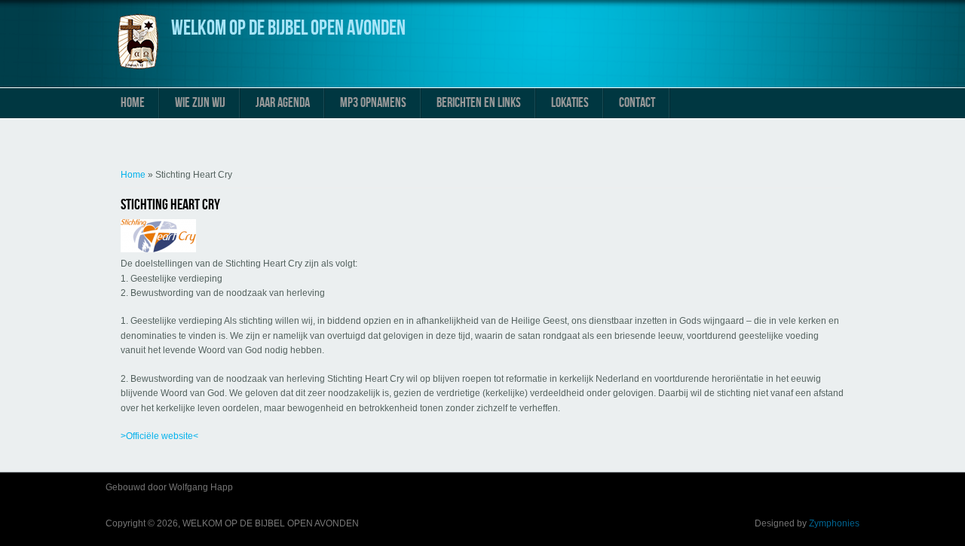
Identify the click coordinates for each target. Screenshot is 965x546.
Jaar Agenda (283, 103)
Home (133, 103)
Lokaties (570, 103)
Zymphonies (834, 523)
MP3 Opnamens (373, 103)
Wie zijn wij (200, 103)
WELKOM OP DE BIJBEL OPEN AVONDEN (288, 28)
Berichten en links (479, 103)
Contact (637, 103)
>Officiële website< (159, 436)
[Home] (138, 68)
